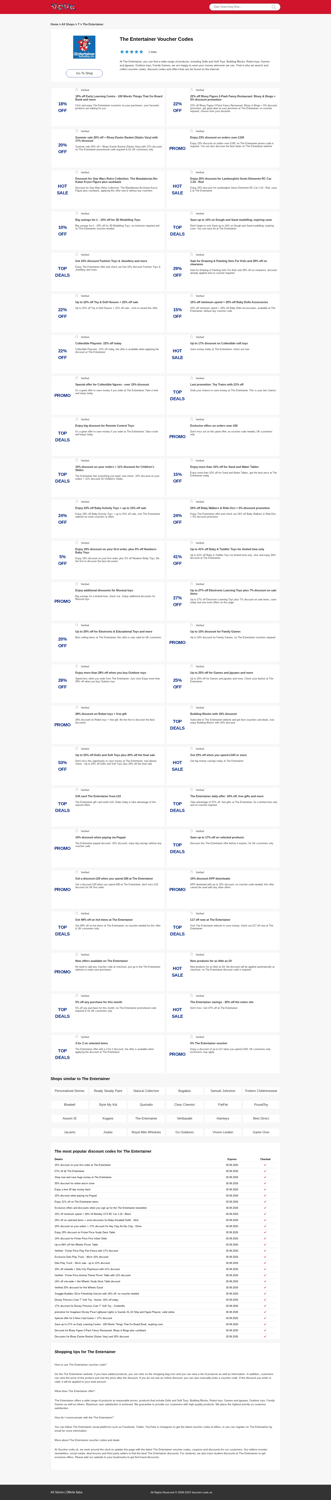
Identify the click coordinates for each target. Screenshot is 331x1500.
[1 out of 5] (122, 52)
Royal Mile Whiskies (146, 1132)
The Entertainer (93, 24)
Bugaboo (184, 1091)
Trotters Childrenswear (261, 1091)
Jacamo (69, 1132)
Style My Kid (108, 1104)
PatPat (223, 1104)
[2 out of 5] (124, 52)
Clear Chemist (184, 1104)
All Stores (57, 1492)
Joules (108, 1132)
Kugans (108, 1118)
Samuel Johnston (223, 1091)
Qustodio (146, 1104)
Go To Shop (84, 73)
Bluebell (69, 1104)
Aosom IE (70, 1118)
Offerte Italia (74, 1492)
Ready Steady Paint (108, 1091)
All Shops (68, 24)
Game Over (261, 1132)
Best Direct (261, 1118)
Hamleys (223, 1118)
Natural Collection (146, 1091)
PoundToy (261, 1104)
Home (54, 24)
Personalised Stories (69, 1091)
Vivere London (223, 1132)
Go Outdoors (184, 1132)
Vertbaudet (184, 1118)
